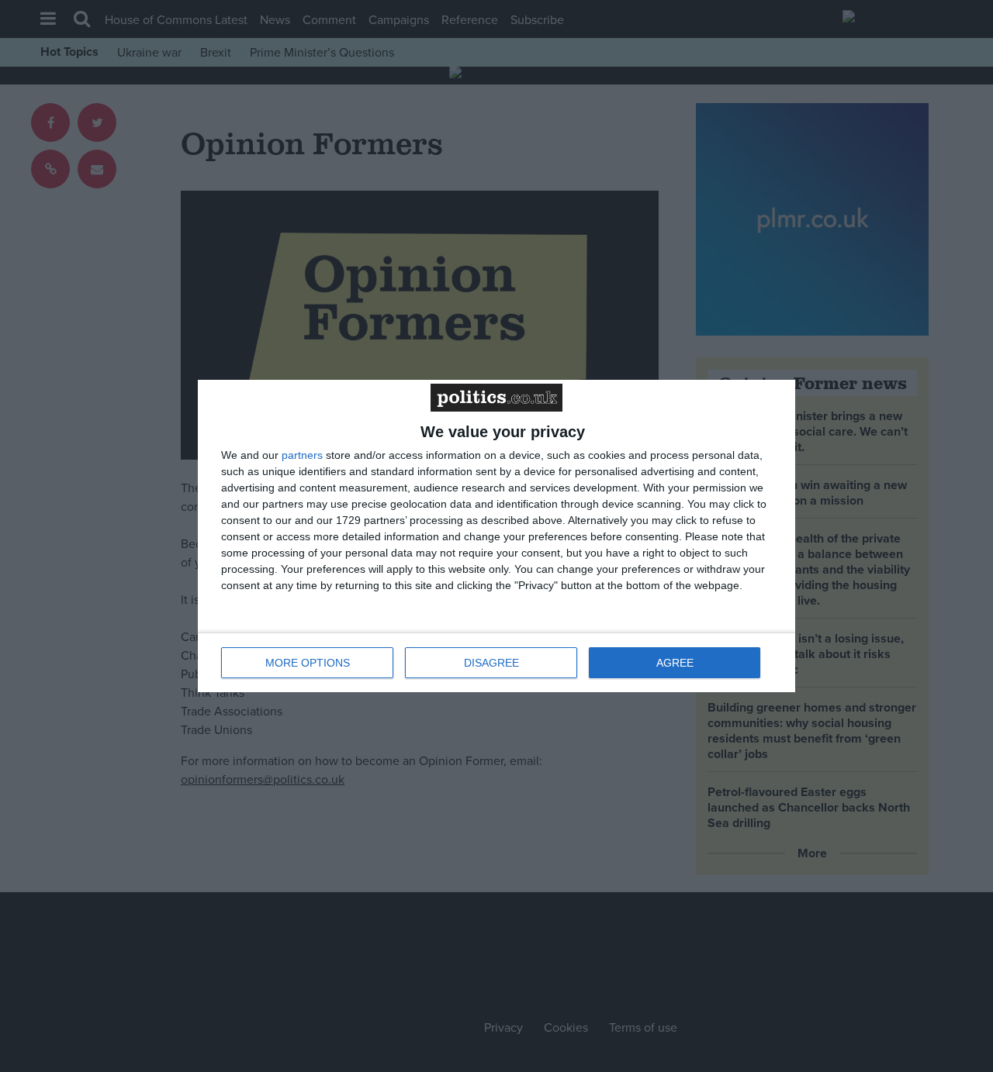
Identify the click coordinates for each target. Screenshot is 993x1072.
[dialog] (496, 536)
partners (302, 455)
